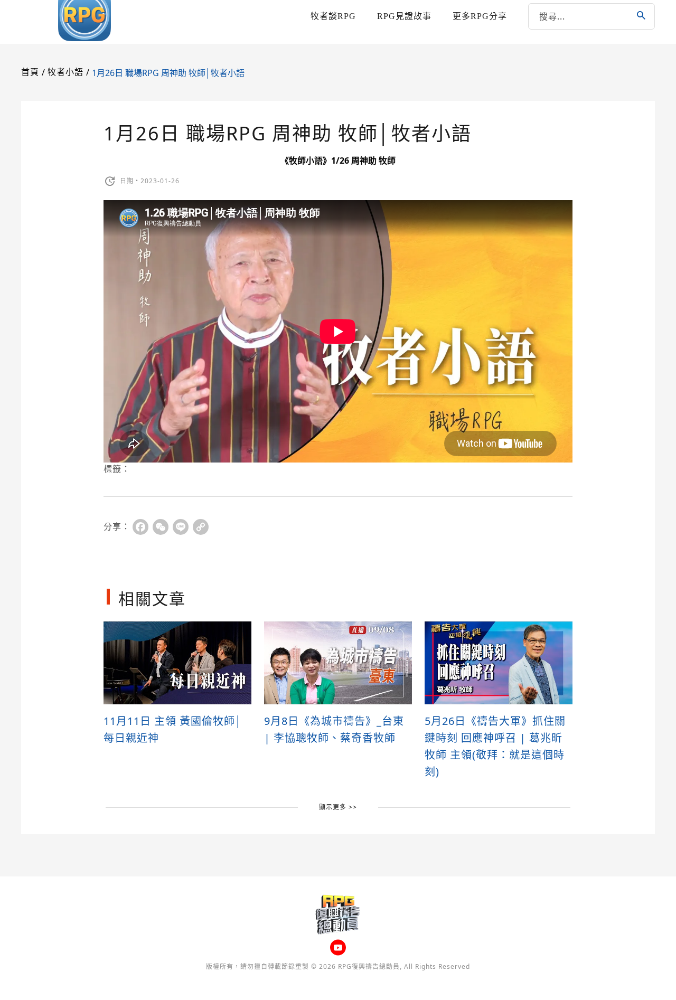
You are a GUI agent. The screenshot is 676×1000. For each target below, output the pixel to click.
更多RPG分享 (480, 16)
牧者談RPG (333, 16)
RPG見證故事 (404, 16)
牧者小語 (65, 72)
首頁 (30, 72)
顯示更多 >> (338, 807)
